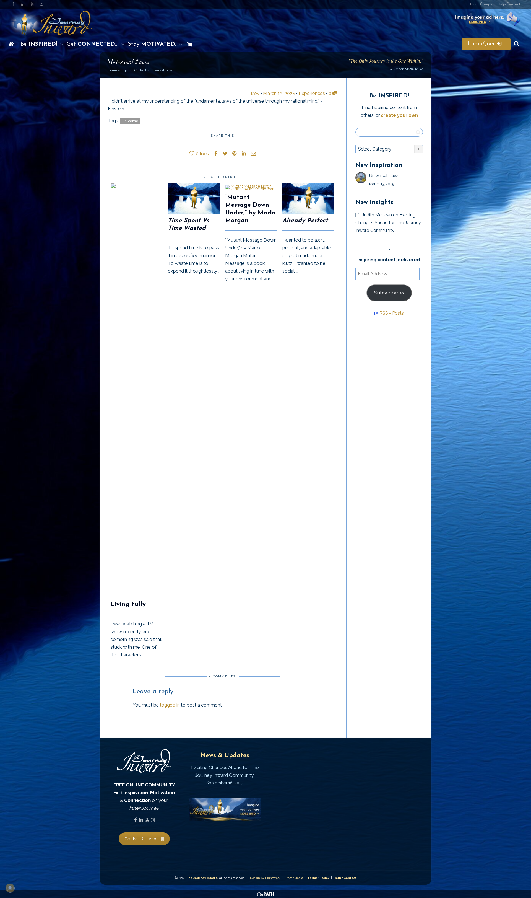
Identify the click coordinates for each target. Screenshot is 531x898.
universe (130, 121)
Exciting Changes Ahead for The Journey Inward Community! (388, 222)
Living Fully (128, 604)
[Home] (11, 44)
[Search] (516, 44)
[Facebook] (13, 4)
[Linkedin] (22, 4)
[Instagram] (41, 4)
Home (112, 70)
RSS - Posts (391, 313)
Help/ (509, 4)
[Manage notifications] (10, 888)
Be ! (39, 44)
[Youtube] (32, 4)
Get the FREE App (140, 839)
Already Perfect (305, 221)
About (480, 4)
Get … (93, 44)
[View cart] (188, 44)
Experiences (312, 93)
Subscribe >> (389, 293)
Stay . (153, 44)
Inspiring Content (133, 70)
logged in (170, 705)
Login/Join (482, 44)
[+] (136, 390)
